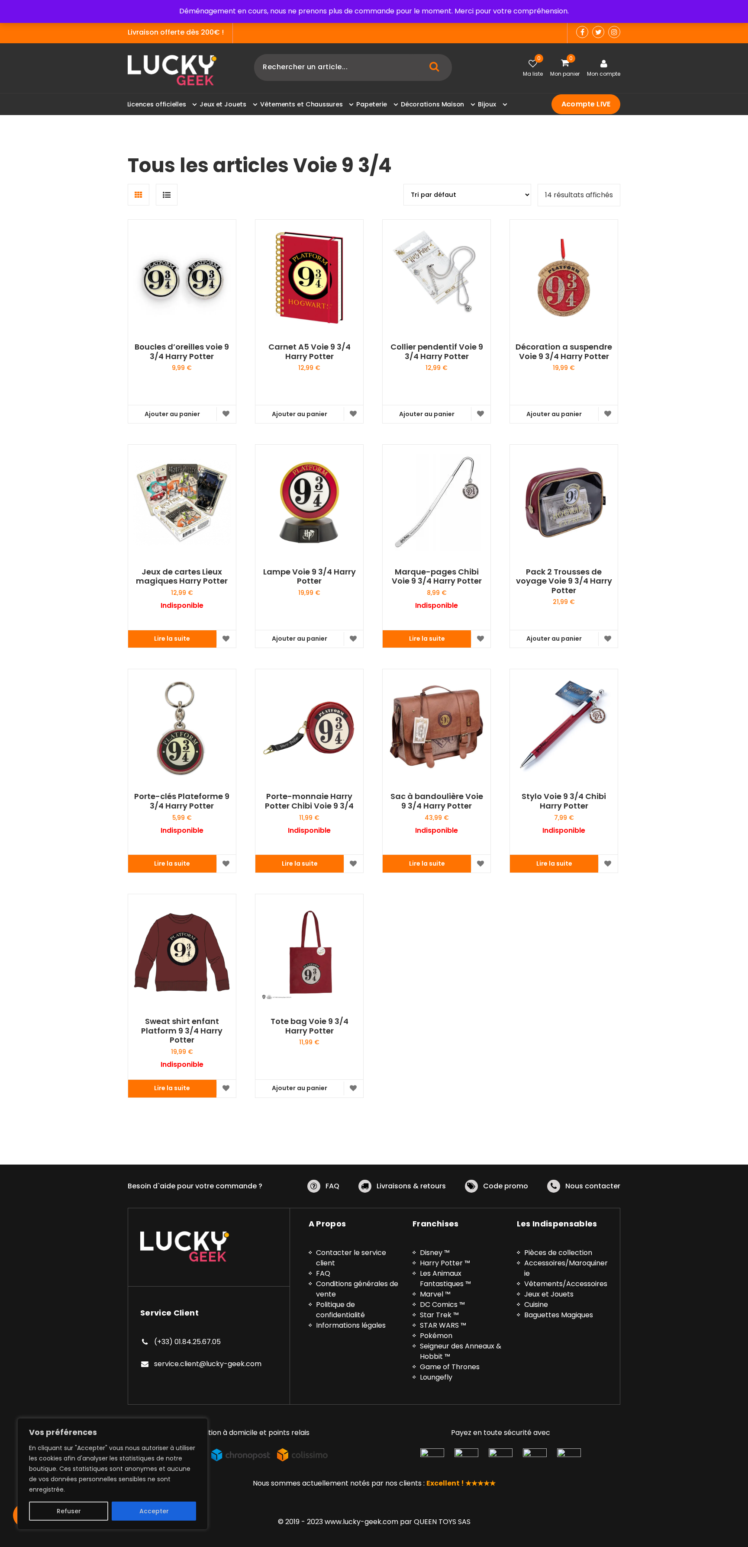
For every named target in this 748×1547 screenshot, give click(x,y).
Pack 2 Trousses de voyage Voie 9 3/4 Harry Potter (564, 581)
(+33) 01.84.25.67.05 (187, 1342)
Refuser (69, 1511)
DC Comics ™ (442, 1304)
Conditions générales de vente (357, 1289)
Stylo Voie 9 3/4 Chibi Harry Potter (564, 801)
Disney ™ (435, 1253)
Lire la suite (172, 638)
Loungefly (436, 1377)
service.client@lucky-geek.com (207, 1364)
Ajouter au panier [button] (172, 414)
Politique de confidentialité (340, 1310)
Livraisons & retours (411, 1186)
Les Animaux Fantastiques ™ (445, 1278)
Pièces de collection (558, 1253)
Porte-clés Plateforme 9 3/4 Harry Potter (181, 801)
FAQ (332, 1186)
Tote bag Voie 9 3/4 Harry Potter (309, 1026)
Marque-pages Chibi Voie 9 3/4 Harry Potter (437, 576)
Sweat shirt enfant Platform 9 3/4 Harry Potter (181, 1031)
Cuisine (536, 1304)
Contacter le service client (351, 1258)
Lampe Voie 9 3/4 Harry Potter (309, 576)
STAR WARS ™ (443, 1325)
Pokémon (436, 1336)
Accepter (154, 1511)
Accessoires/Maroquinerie (566, 1268)
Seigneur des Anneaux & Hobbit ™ (460, 1351)
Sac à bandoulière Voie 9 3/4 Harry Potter (436, 801)
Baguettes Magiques (558, 1315)
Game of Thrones (450, 1367)
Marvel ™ (435, 1294)
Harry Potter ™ (445, 1263)
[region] (112, 1474)
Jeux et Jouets (549, 1294)
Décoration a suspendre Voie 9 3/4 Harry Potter (564, 351)
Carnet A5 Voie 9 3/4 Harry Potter (309, 351)
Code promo (505, 1186)
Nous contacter (592, 1186)
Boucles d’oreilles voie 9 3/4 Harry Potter (182, 351)
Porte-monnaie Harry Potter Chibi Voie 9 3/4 (309, 801)
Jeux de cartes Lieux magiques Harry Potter (182, 576)
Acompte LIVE (585, 104)
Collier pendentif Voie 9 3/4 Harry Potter (436, 351)
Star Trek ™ (439, 1315)
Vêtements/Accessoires (565, 1284)
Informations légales (351, 1325)
